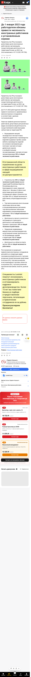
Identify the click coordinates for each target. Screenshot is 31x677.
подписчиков (6, 366)
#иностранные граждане (8, 345)
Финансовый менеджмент (10, 445)
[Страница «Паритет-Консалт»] (2, 18)
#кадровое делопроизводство (10, 343)
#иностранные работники (9, 347)
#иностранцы (5, 338)
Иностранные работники (10, 21)
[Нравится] (4, 57)
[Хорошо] (18, 334)
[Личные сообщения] (23, 2)
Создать (15, 675)
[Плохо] (26, 334)
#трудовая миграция (7, 342)
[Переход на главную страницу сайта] (5, 2)
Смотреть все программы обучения (14, 460)
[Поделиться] (9, 57)
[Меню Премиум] (12, 2)
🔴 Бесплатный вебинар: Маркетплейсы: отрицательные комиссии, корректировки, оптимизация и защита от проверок (14, 8)
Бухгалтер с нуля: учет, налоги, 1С (12, 410)
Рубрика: (4, 350)
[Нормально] (22, 334)
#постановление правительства (10, 340)
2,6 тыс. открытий (6, 353)
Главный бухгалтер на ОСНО (10, 427)
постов (16, 366)
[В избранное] (7, 57)
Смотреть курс (15, 418)
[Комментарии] (2, 57)
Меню (20, 675)
